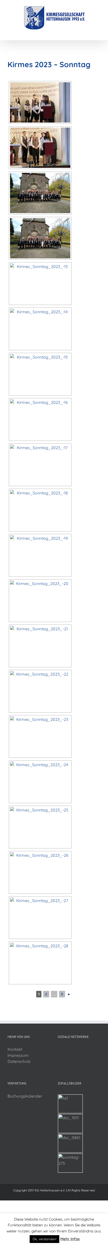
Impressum (18, 1055)
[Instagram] (66, 1049)
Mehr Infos (70, 1238)
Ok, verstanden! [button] (44, 1239)
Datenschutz (19, 1061)
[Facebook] (59, 1049)
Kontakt (15, 1049)
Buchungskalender (25, 1096)
